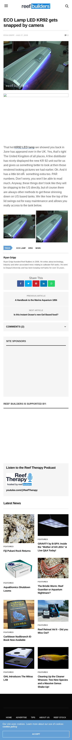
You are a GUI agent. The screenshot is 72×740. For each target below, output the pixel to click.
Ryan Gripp (8, 35)
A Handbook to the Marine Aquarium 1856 (36, 300)
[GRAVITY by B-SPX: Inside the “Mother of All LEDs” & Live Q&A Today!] (53, 525)
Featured (8, 546)
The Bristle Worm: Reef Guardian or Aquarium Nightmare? (50, 589)
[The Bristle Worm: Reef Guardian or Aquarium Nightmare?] (53, 568)
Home (9, 717)
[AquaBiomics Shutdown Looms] (18, 569)
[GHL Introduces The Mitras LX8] (18, 658)
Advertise (21, 717)
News (38, 248)
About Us (44, 717)
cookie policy (10, 726)
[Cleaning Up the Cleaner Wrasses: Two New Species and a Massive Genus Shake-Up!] (53, 658)
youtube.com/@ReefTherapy (21, 490)
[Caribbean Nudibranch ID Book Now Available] (18, 614)
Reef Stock (60, 717)
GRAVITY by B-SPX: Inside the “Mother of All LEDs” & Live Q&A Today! (52, 547)
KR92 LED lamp (24, 147)
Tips (33, 717)
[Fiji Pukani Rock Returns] (18, 528)
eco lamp (21, 248)
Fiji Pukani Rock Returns (17, 550)
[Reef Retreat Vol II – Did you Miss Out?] (53, 611)
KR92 (30, 248)
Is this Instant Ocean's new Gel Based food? (36, 314)
